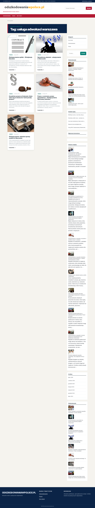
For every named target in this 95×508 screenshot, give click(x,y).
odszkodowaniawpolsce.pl (19, 492)
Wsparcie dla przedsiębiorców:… (75, 124)
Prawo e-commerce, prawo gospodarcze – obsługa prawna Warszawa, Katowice (47, 97)
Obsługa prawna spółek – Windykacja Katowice (20, 58)
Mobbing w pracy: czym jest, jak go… (76, 114)
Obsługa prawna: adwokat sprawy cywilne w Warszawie (19, 137)
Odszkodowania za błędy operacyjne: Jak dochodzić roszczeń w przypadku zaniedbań (77, 178)
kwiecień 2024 (71, 390)
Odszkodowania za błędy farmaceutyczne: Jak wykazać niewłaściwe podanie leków (74, 154)
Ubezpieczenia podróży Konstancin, (75, 87)
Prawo (13, 15)
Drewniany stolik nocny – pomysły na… (76, 118)
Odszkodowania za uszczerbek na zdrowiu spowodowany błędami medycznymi (75, 218)
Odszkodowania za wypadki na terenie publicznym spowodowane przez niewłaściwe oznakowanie (76, 336)
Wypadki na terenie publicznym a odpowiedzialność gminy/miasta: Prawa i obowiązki (76, 315)
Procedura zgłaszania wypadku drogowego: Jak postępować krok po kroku (76, 356)
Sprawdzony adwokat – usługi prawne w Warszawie (49, 58)
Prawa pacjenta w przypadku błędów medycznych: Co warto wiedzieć (76, 468)
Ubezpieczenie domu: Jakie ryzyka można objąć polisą (75, 104)
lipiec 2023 (70, 396)
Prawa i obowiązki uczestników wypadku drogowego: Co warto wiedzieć (77, 412)
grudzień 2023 (71, 393)
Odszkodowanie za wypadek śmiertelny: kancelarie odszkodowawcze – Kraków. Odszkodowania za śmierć (76, 258)
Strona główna (10, 20)
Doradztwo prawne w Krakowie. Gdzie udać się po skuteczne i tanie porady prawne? (20, 97)
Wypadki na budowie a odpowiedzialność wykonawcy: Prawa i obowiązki (77, 450)
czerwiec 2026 (71, 380)
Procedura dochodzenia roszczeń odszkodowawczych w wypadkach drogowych (75, 432)
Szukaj (89, 8)
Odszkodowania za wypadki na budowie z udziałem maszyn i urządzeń (77, 239)
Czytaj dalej (12, 69)
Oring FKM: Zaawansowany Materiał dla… (77, 127)
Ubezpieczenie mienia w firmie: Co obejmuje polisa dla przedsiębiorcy (75, 79)
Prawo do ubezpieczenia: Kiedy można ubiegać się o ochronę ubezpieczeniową (76, 95)
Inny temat (19, 15)
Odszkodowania (7, 15)
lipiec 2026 (70, 377)
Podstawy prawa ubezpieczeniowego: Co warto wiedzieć (77, 459)
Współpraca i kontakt (87, 1)
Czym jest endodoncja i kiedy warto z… (76, 121)
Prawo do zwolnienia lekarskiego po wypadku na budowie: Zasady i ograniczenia (75, 69)
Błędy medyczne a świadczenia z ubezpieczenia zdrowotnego (75, 441)
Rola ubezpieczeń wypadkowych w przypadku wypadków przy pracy (75, 197)
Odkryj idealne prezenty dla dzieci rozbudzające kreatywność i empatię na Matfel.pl (76, 295)
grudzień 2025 (71, 383)
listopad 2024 (71, 386)
